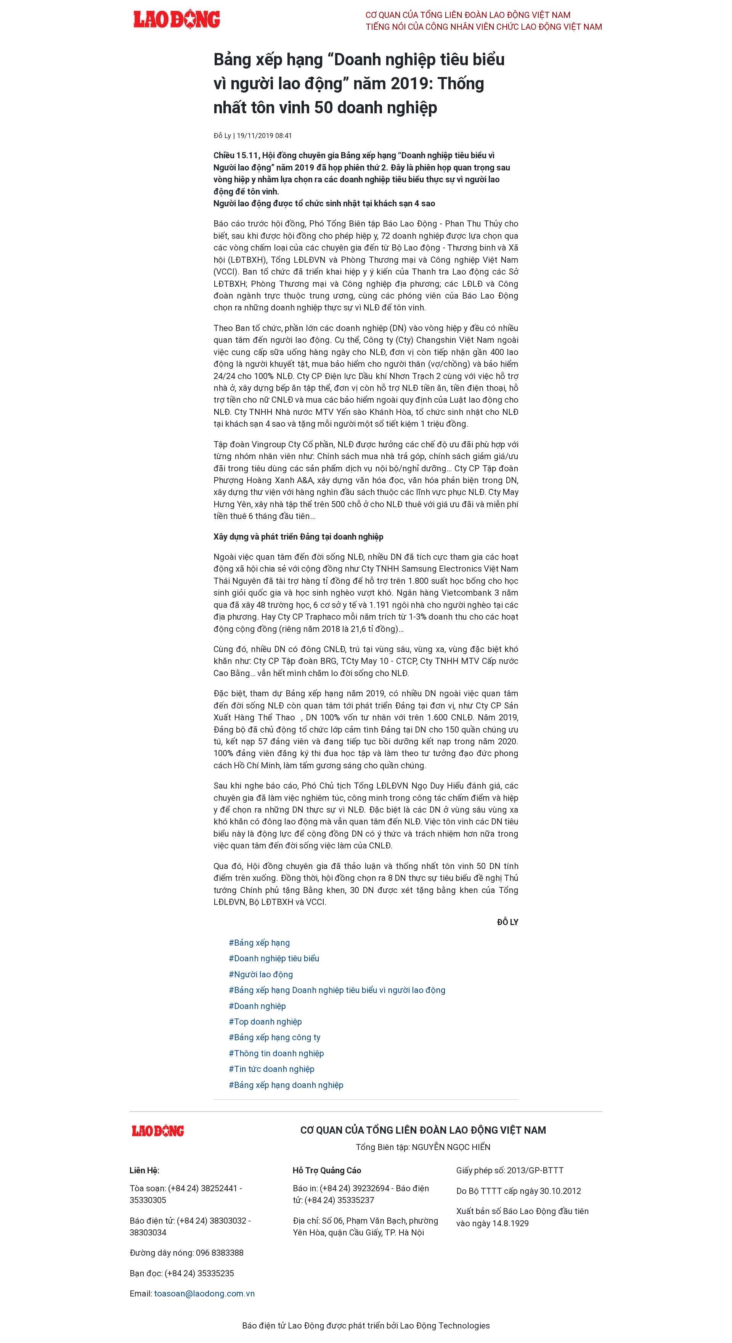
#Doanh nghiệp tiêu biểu (274, 958)
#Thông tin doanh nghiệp (276, 1053)
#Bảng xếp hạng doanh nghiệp (286, 1085)
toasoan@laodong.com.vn (204, 1293)
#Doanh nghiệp (257, 1006)
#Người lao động (261, 974)
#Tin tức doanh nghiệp (272, 1069)
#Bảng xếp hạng (259, 943)
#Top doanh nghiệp (265, 1022)
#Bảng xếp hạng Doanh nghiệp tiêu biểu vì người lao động (337, 990)
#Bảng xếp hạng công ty (274, 1037)
